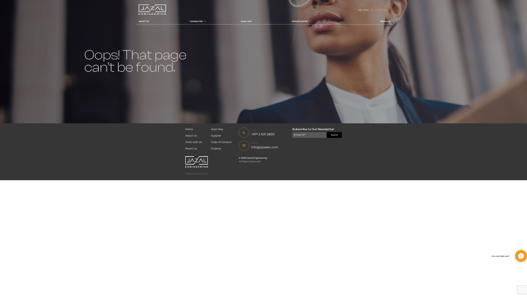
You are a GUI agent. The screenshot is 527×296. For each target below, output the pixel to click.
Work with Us (193, 142)
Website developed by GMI (196, 174)
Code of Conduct (221, 142)
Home (189, 129)
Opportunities (300, 21)
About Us (144, 21)
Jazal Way (246, 21)
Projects (216, 148)
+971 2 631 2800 (380, 10)
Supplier (216, 135)
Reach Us (385, 21)
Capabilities (196, 21)
